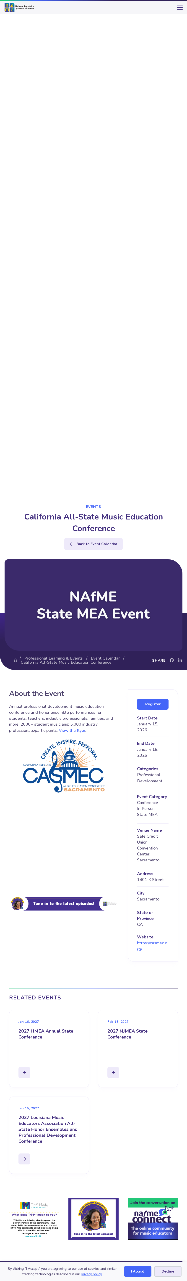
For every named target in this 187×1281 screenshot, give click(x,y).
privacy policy (91, 1274)
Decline (168, 1271)
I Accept (137, 1271)
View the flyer (72, 730)
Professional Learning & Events (53, 658)
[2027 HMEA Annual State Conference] (24, 1072)
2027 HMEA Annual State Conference (45, 1034)
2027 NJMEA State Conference (127, 1034)
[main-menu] (179, 9)
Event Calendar (105, 658)
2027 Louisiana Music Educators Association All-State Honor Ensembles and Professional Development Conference (48, 1129)
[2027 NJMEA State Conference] (113, 1072)
